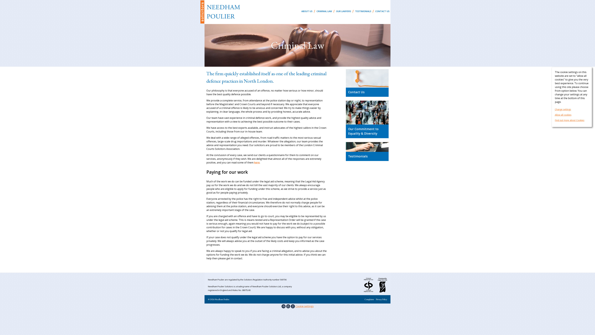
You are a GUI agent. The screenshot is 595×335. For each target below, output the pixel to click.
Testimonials (363, 11)
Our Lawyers (343, 11)
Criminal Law (324, 11)
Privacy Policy (381, 299)
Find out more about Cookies (569, 120)
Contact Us (382, 11)
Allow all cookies (563, 114)
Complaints (369, 299)
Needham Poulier (220, 12)
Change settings (563, 109)
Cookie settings (304, 306)
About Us (306, 11)
